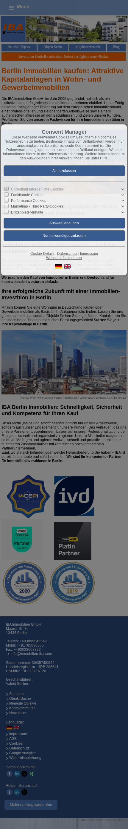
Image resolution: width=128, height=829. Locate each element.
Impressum (89, 254)
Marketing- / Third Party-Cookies (37, 206)
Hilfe (103, 158)
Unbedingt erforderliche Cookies (37, 189)
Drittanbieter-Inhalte (27, 212)
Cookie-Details (42, 254)
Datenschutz (67, 254)
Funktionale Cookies (27, 195)
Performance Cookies (28, 201)
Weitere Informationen (64, 258)
